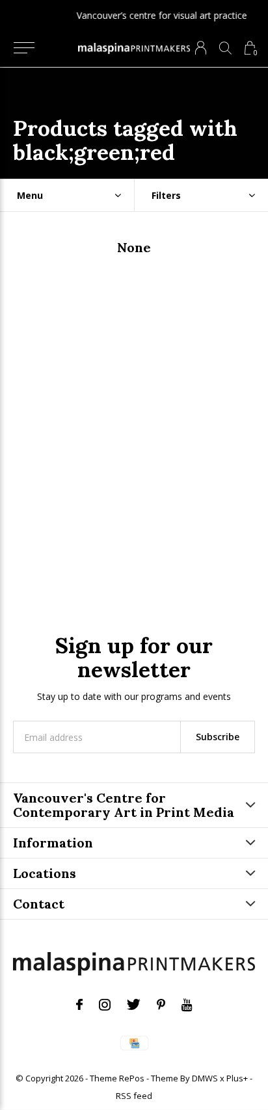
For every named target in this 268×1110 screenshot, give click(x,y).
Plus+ (237, 1078)
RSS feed (134, 1096)
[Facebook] (79, 1004)
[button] (24, 48)
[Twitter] (134, 1004)
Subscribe (217, 736)
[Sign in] (200, 48)
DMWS (205, 1078)
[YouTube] (187, 1004)
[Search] (225, 48)
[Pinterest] (161, 1004)
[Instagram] (105, 1004)
